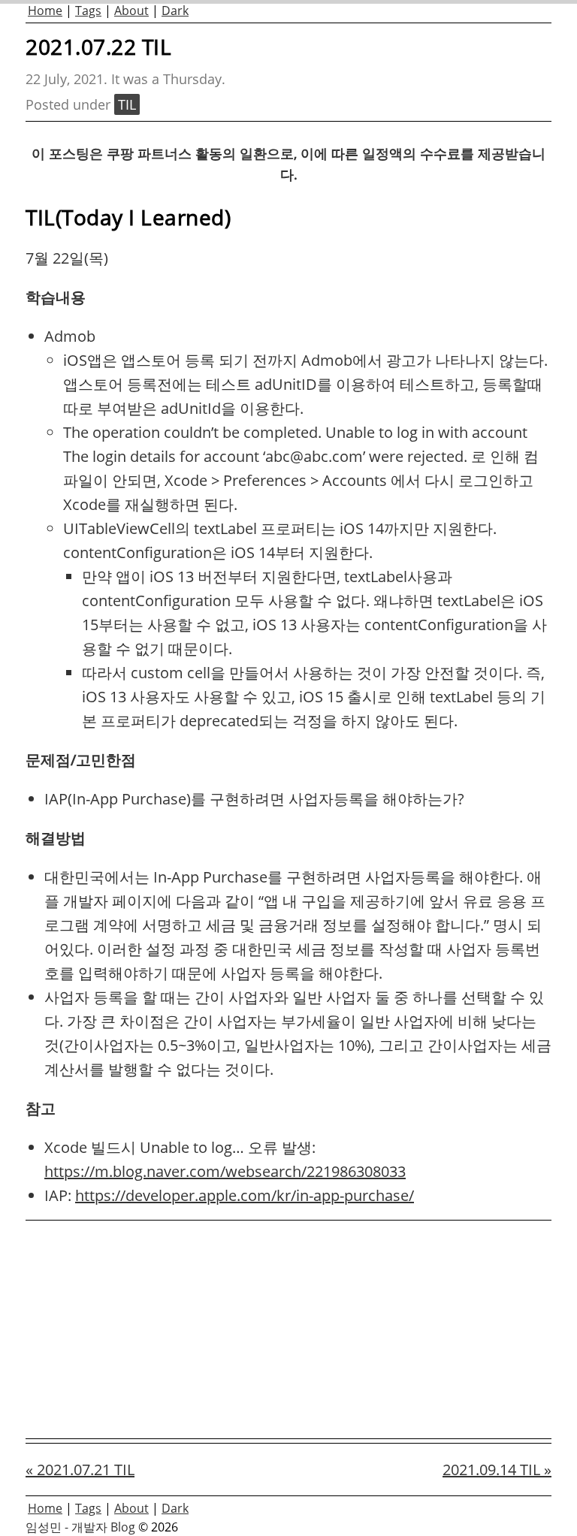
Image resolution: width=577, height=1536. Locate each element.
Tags (88, 10)
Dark (175, 10)
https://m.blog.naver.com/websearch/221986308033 (225, 1171)
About (131, 10)
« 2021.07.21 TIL (80, 1469)
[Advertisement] (288, 1329)
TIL (127, 104)
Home (45, 10)
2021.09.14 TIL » (497, 1469)
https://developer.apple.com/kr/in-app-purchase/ (244, 1195)
